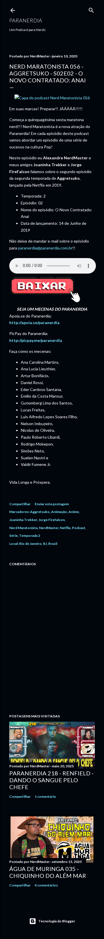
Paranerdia (25, 20)
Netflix (65, 528)
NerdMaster (48, 528)
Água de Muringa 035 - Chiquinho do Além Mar (47, 872)
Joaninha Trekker (23, 520)
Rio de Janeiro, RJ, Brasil (38, 543)
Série (13, 535)
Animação (59, 512)
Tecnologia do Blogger (56, 921)
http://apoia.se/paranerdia (34, 322)
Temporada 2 (29, 535)
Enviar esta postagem (52, 504)
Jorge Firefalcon (51, 520)
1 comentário (45, 796)
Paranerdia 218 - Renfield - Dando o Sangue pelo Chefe (51, 780)
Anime (73, 512)
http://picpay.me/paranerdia (35, 340)
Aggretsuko (40, 512)
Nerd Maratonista (23, 528)
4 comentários (46, 885)
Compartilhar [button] (20, 504)
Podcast (78, 528)
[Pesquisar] (91, 9)
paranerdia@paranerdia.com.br (45, 247)
